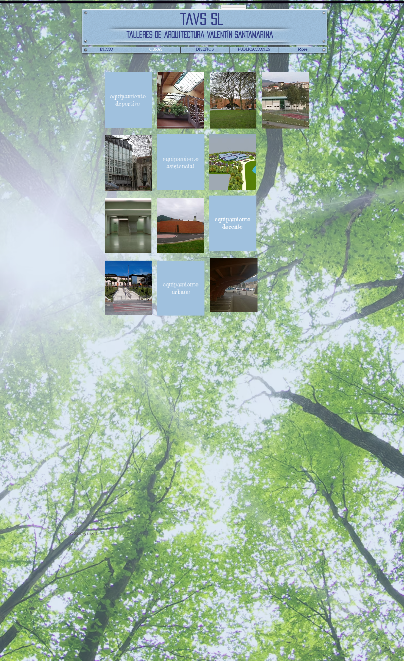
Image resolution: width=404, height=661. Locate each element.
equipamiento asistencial (180, 162)
